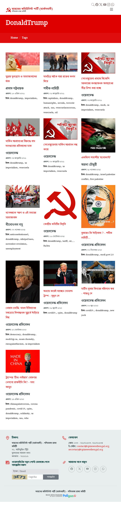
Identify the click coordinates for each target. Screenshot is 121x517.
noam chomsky (26, 339)
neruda (61, 103)
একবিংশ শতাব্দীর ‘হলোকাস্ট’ (96, 157)
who (26, 418)
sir (70, 241)
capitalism (53, 98)
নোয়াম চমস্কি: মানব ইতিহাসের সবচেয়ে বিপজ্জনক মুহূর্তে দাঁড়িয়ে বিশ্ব (22, 313)
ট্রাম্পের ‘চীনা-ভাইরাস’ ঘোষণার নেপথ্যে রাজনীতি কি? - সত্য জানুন (21, 382)
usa (52, 107)
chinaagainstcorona (19, 404)
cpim (60, 312)
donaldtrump (16, 98)
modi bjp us (11, 339)
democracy (15, 334)
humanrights (49, 103)
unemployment (13, 248)
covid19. (52, 312)
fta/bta (46, 245)
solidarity (24, 413)
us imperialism (32, 344)
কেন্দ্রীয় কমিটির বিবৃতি (54, 224)
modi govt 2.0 (106, 254)
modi (102, 105)
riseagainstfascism (14, 344)
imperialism (31, 98)
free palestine (96, 179)
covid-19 (21, 408)
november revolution (16, 244)
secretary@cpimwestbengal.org (86, 449)
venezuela (48, 112)
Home (14, 38)
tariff (65, 241)
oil (56, 112)
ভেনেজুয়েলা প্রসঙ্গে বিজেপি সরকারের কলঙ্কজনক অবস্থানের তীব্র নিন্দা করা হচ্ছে (97, 83)
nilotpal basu (26, 239)
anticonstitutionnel (19, 234)
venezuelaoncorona (65, 107)
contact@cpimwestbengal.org (93, 446)
